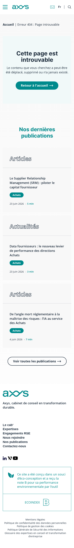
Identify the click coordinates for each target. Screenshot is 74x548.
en (60, 3)
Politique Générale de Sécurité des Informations (35, 529)
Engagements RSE (16, 433)
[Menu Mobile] (5, 7)
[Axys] (16, 7)
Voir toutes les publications (34, 361)
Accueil (8, 24)
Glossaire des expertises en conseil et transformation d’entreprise (35, 534)
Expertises (10, 429)
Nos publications (15, 442)
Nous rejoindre (14, 437)
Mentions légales (35, 519)
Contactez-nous (14, 446)
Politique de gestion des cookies (35, 526)
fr (59, 6)
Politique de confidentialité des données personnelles (35, 523)
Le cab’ (8, 425)
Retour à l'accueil (34, 85)
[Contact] (52, 7)
